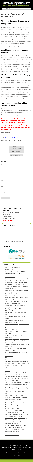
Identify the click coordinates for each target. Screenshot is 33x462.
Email (3, 186)
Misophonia (8, 136)
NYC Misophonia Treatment (14, 140)
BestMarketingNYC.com (22, 452)
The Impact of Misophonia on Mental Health (17, 361)
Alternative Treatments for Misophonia (15, 374)
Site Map (20, 451)
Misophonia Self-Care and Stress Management (17, 382)
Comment (4, 164)
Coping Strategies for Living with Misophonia (17, 339)
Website (3, 192)
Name (3, 180)
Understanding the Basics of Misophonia (16, 352)
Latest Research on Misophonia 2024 (15, 395)
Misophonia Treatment (11, 137)
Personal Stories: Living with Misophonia (16, 397)
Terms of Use (14, 451)
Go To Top (16, 443)
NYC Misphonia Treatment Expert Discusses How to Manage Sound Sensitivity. (16, 149)
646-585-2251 (8, 220)
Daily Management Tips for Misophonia (15, 372)
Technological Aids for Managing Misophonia (17, 363)
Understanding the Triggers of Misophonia (16, 376)
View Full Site (16, 455)
